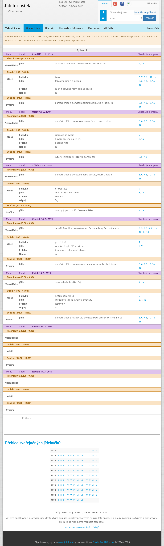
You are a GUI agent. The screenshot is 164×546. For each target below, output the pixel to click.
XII (97, 450)
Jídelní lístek (17, 5)
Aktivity (108, 28)
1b (140, 84)
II (61, 455)
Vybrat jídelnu (13, 28)
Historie (49, 28)
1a (142, 63)
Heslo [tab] (104, 4)
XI (93, 450)
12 (151, 77)
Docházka (93, 28)
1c (144, 232)
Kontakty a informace (71, 28)
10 (149, 80)
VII (78, 455)
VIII (82, 455)
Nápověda (152, 4)
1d (147, 232)
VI (74, 455)
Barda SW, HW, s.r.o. (103, 542)
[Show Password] (141, 18)
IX (87, 450)
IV (68, 455)
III (64, 455)
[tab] (115, 3)
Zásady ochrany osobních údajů (82, 527)
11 (147, 77)
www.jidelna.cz (66, 542)
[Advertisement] (82, 427)
